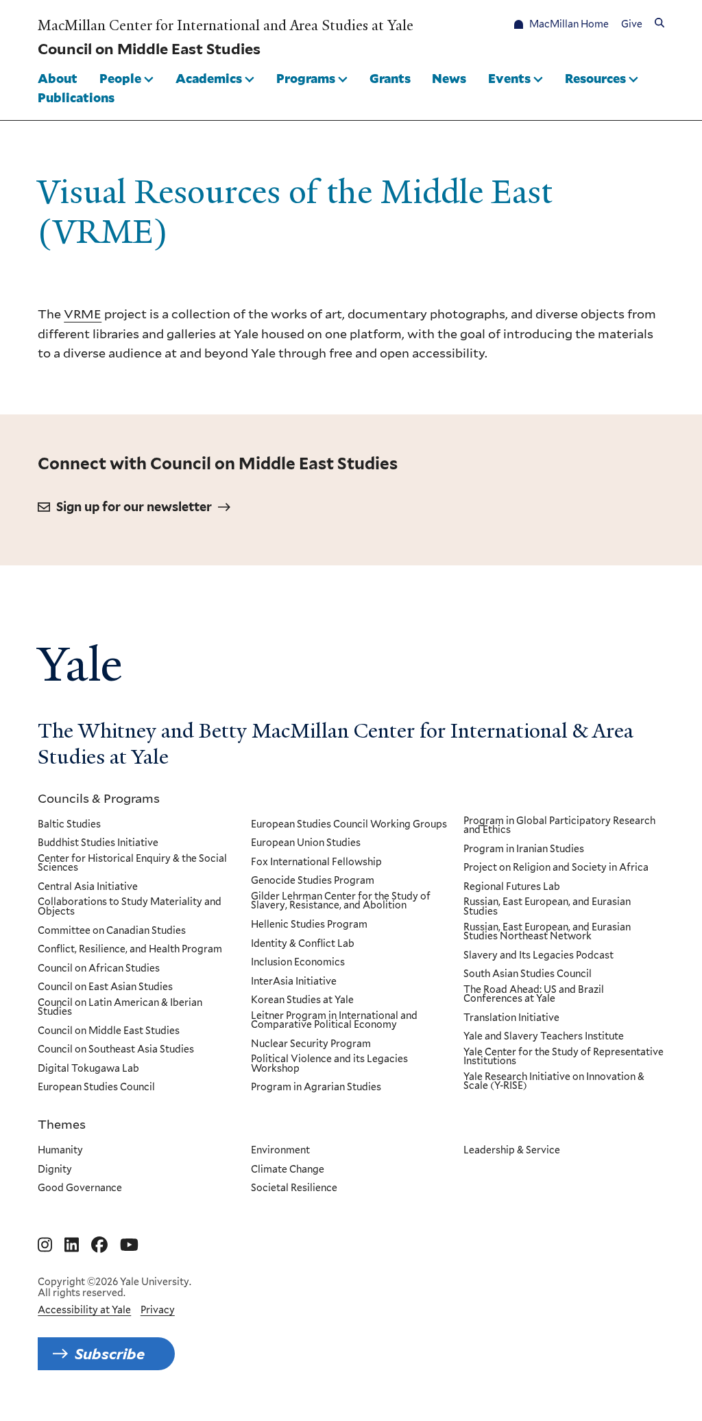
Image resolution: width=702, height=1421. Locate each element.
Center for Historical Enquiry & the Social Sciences (132, 863)
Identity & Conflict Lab (302, 944)
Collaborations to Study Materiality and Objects (129, 906)
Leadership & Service (511, 1150)
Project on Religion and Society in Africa (556, 868)
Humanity (60, 1150)
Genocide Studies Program (312, 881)
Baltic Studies (69, 825)
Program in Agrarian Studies (316, 1087)
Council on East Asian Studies (105, 987)
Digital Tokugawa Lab (88, 1069)
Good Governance (80, 1188)
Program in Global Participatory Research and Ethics (559, 826)
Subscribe (110, 1354)
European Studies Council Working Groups (349, 825)
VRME (82, 313)
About (57, 78)
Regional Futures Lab (511, 887)
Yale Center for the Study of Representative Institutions (563, 1057)
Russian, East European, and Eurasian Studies (547, 906)
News (449, 78)
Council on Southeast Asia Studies (116, 1050)
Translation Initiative (511, 1018)
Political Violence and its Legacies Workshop (329, 1064)
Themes (62, 1124)
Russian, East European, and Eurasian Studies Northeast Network (547, 932)
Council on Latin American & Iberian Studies (120, 1007)
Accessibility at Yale (84, 1310)
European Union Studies (306, 843)
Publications (76, 97)
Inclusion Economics (298, 962)
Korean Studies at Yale (302, 1000)
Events (509, 78)
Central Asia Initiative (88, 887)
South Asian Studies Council (527, 974)
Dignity (55, 1170)
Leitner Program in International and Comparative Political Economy (334, 1020)
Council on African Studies (99, 969)
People (120, 78)
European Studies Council (96, 1087)
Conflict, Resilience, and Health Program (130, 949)
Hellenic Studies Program (309, 925)
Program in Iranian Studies (523, 849)
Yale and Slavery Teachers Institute (543, 1037)
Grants (390, 78)
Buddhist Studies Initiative (98, 843)
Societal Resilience (294, 1188)
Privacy (158, 1310)
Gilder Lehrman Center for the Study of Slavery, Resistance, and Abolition (341, 901)
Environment (280, 1150)
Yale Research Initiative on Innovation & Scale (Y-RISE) (553, 1081)
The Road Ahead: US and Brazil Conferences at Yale (533, 994)
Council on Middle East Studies (109, 1031)
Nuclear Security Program (311, 1044)
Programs (305, 78)
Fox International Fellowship (316, 862)
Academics (209, 78)
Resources (595, 78)
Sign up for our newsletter (134, 507)
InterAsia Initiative (294, 982)
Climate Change (287, 1170)
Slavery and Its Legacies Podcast (538, 956)
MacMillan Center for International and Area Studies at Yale (225, 25)
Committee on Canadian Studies (112, 931)
